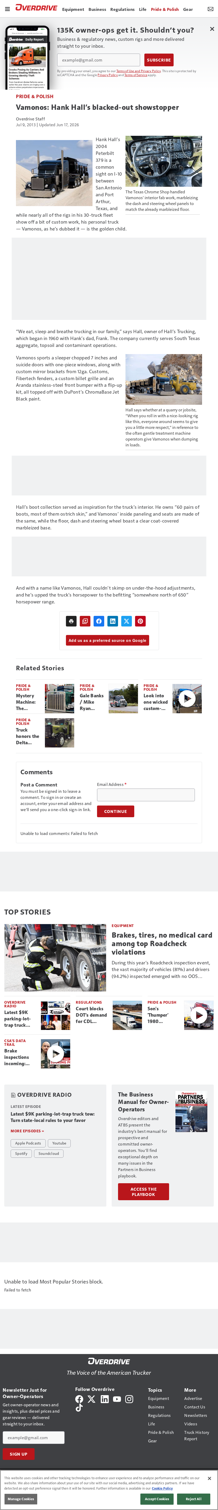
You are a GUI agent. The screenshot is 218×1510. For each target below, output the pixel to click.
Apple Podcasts (28, 1143)
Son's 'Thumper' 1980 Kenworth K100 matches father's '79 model (163, 1015)
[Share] (99, 621)
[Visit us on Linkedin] (105, 1398)
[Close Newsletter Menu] (212, 28)
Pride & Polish (34, 96)
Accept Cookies (157, 1499)
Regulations (89, 1002)
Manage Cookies (21, 1499)
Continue (115, 811)
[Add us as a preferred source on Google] (85, 621)
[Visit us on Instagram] (129, 1398)
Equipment (123, 925)
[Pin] (140, 621)
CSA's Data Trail (15, 1042)
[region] (109, 1490)
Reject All (193, 1499)
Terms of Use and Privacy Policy (138, 71)
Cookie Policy (162, 1488)
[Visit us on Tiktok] (79, 1407)
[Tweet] (126, 621)
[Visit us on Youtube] (117, 1398)
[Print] (71, 621)
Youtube (59, 1143)
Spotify (21, 1153)
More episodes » (27, 1131)
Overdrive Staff (30, 118)
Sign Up (18, 1454)
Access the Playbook (144, 1191)
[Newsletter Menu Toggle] (210, 8)
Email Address (112, 784)
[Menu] (7, 8)
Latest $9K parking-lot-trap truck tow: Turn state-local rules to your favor (18, 1019)
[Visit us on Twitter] (91, 1398)
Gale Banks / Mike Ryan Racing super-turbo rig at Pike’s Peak (92, 702)
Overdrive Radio (15, 1004)
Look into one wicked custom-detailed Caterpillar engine (156, 702)
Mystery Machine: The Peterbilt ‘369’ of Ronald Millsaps (26, 702)
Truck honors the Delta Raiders (27, 736)
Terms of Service (135, 75)
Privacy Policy (108, 75)
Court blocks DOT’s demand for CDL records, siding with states (92, 1015)
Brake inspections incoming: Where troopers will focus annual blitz (18, 1057)
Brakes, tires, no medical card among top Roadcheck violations (162, 943)
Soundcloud (49, 1153)
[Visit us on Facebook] (79, 1398)
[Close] (209, 1478)
